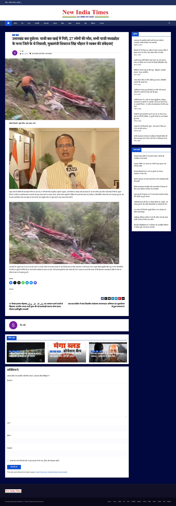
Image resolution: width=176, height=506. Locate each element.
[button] (169, 23)
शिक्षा (62, 23)
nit (22, 51)
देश (22, 23)
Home (109, 502)
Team (102, 23)
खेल (86, 23)
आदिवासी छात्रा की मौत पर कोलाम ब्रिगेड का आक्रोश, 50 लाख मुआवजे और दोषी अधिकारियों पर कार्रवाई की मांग (151, 203)
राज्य (29, 23)
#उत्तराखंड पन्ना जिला (38, 54)
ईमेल (9, 436)
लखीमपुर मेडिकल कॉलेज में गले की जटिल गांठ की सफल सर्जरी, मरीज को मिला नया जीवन (151, 218)
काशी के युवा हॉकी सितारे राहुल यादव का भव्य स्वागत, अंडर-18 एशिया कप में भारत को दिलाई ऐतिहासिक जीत (150, 61)
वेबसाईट (9, 448)
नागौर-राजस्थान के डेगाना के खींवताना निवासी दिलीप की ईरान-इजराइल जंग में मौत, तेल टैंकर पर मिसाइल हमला (150, 137)
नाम (9, 423)
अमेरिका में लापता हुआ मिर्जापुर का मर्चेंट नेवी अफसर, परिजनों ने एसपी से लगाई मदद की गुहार (150, 91)
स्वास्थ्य (78, 23)
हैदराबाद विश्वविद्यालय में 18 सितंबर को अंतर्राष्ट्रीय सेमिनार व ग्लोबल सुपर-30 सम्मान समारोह (151, 226)
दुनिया (15, 23)
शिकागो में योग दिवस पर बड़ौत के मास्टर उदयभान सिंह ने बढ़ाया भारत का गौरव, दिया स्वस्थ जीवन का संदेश (151, 51)
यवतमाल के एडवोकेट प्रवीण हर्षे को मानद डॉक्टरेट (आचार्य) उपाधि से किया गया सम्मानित (149, 41)
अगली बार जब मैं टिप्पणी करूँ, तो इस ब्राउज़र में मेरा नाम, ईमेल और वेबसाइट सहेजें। (34, 461)
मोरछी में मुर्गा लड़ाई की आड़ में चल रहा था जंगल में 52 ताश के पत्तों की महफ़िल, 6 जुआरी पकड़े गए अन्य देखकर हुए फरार (151, 116)
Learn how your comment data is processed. (51, 472)
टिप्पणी (10, 381)
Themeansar (39, 502)
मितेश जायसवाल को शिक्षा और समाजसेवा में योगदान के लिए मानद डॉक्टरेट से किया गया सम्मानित (150, 188)
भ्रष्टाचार (46, 23)
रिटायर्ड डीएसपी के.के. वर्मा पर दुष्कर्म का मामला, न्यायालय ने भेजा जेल (107, 355)
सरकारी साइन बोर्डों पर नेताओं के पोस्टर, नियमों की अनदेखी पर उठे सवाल (25, 355)
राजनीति (37, 23)
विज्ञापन (93, 23)
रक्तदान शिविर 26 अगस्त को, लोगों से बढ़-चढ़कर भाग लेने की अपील (65, 355)
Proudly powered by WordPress (14, 502)
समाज (70, 23)
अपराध (55, 23)
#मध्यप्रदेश (48, 54)
